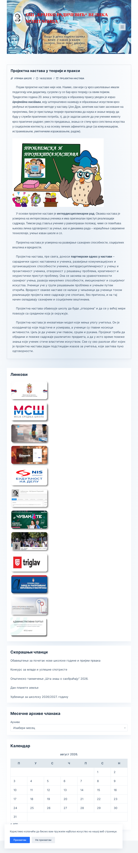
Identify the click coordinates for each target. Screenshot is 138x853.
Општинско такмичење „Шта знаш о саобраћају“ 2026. (49, 678)
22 (99, 799)
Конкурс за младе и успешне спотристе (38, 669)
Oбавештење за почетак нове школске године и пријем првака (55, 660)
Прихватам (19, 839)
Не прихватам (43, 839)
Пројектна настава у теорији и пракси (45, 71)
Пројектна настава (72, 78)
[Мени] (122, 27)
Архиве (15, 722)
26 (48, 808)
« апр (14, 824)
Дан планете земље (24, 687)
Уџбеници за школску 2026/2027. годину (39, 697)
